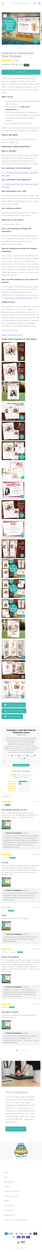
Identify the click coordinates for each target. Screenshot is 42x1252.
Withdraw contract (11, 1196)
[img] (7, 802)
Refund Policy (9, 1182)
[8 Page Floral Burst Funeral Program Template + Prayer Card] (14, 440)
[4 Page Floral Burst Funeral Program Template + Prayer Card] (13, 518)
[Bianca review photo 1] (6, 925)
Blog (5, 1177)
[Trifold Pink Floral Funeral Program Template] (13, 698)
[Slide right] (26, 47)
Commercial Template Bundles (15, 1220)
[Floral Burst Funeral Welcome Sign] (13, 400)
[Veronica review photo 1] (6, 882)
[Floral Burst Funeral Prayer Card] (13, 420)
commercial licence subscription (18, 298)
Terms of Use (9, 1205)
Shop (6, 1172)
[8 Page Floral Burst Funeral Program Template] (13, 380)
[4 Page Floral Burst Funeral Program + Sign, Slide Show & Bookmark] (13, 577)
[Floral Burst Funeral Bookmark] (13, 558)
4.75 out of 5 (26, 775)
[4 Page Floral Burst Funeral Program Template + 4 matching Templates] (13, 459)
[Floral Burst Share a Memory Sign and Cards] (13, 479)
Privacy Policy (9, 1210)
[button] (2, 3)
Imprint (7, 1201)
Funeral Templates (23, 1247)
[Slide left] (16, 47)
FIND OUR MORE (16, 1129)
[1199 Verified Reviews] (21, 1158)
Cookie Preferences (11, 1191)
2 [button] (19, 1051)
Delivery (7, 1187)
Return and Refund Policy (12, 335)
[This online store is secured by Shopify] (21, 1241)
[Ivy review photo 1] (6, 824)
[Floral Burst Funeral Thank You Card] (13, 538)
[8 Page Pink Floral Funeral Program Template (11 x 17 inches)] (13, 678)
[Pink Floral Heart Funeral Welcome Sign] (13, 638)
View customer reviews (21, 765)
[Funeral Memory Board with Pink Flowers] (13, 659)
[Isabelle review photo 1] (6, 1024)
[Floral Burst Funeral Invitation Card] (13, 499)
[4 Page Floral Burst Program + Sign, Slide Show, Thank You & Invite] (13, 597)
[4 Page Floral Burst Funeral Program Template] (13, 360)
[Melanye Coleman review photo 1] (6, 978)
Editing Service (9, 1215)
